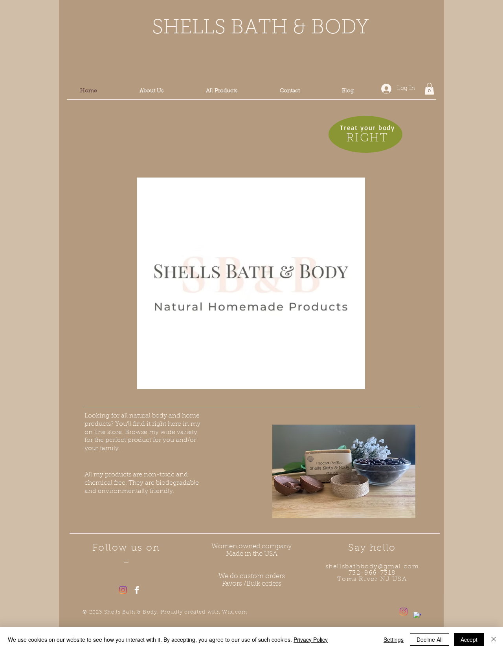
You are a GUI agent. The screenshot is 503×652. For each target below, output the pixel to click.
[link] (429, 89)
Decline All (429, 639)
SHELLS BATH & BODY (258, 28)
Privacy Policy (311, 639)
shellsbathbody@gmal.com (372, 567)
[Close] (493, 639)
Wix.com (234, 612)
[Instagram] (123, 590)
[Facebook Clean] (137, 590)
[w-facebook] (417, 616)
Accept (469, 639)
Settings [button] (394, 639)
